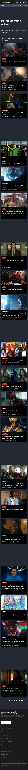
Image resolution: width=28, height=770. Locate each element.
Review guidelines (5, 754)
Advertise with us (5, 751)
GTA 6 (9, 5)
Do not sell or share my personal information (12, 761)
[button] (25, 2)
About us (3, 748)
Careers (3, 744)
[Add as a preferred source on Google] (6, 722)
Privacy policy (4, 735)
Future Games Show (17, 5)
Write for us (4, 757)
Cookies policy (4, 738)
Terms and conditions (6, 728)
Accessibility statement (7, 741)
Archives (21, 700)
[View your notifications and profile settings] (23, 2)
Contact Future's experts (7, 731)
